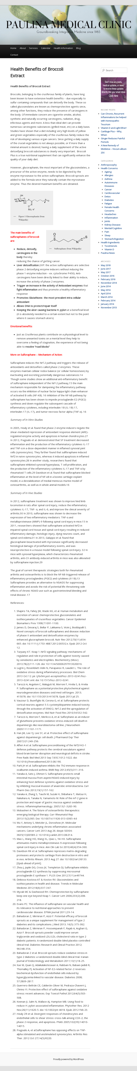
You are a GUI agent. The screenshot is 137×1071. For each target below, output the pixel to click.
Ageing (108, 171)
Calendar (45, 48)
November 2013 (109, 307)
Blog (78, 48)
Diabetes (109, 199)
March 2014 (106, 296)
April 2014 (106, 293)
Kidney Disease (112, 224)
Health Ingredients (110, 242)
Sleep (107, 235)
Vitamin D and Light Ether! (113, 127)
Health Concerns (109, 168)
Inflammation (111, 217)
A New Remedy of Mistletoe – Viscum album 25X (113, 149)
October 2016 (107, 275)
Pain (107, 231)
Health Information (63, 48)
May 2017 (105, 272)
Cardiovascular (112, 192)
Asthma (108, 178)
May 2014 (105, 289)
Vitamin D (109, 249)
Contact (14, 54)
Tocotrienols (111, 245)
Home (13, 48)
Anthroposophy (109, 164)
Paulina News (108, 252)
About (23, 48)
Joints (107, 221)
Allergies (109, 175)
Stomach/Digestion (114, 238)
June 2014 (106, 286)
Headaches (110, 214)
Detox (108, 196)
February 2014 (108, 300)
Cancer (108, 189)
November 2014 (109, 282)
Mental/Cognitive (113, 228)
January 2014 (107, 303)
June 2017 (106, 268)
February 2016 (108, 279)
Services (33, 48)
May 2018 (105, 265)
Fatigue (108, 203)
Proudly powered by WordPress (68, 1059)
